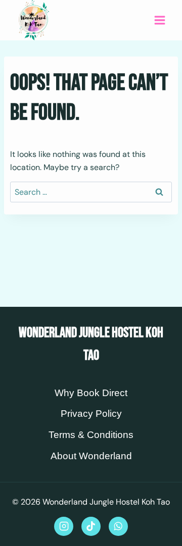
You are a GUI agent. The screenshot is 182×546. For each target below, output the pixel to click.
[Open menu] (159, 20)
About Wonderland (91, 456)
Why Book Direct (91, 393)
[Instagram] (63, 526)
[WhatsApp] (118, 526)
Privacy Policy (91, 413)
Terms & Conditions (91, 434)
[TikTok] (91, 526)
